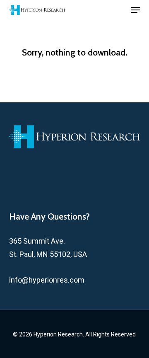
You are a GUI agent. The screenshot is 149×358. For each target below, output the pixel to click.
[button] (135, 10)
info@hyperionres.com (46, 280)
